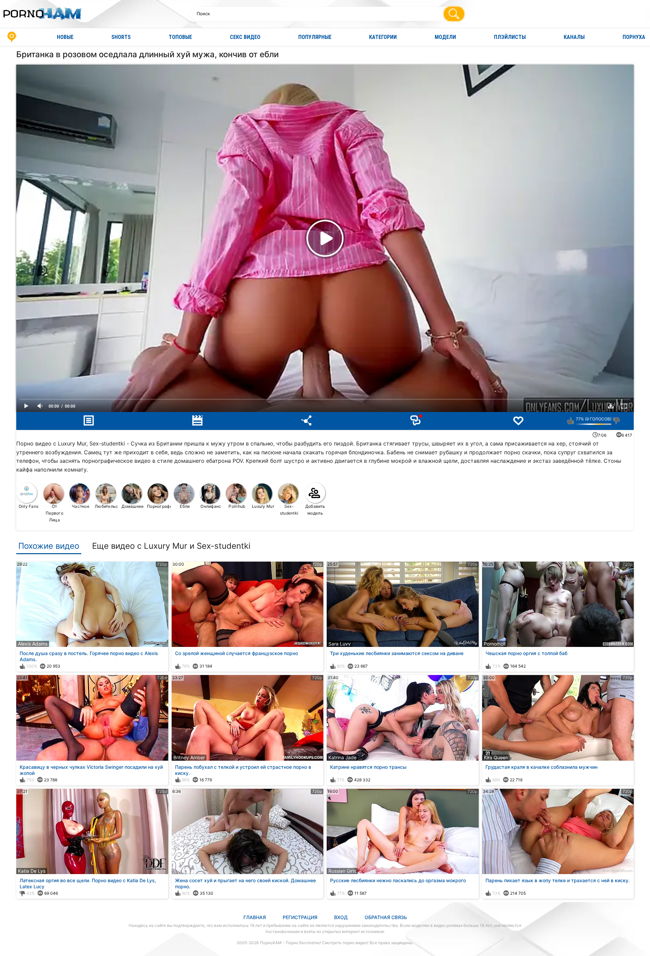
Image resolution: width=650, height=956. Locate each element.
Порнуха (634, 37)
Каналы (574, 37)
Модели (445, 37)
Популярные (314, 37)
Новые (65, 37)
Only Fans (29, 506)
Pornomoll (494, 644)
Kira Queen (496, 757)
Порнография (159, 506)
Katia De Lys (31, 871)
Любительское (107, 506)
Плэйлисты (510, 37)
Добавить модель (315, 510)
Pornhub (237, 506)
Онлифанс (210, 506)
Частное (80, 506)
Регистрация (300, 917)
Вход (341, 917)
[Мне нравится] (570, 420)
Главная (11, 37)
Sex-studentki (289, 510)
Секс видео (245, 37)
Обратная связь (386, 917)
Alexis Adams (32, 644)
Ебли (185, 506)
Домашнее (133, 506)
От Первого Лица (54, 513)
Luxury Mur (263, 506)
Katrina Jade (342, 757)
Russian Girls (342, 871)
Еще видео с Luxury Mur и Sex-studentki (171, 546)
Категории (383, 37)
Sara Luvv (339, 644)
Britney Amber (189, 757)
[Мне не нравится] (616, 420)
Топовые (180, 37)
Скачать (610, 406)
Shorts (121, 37)
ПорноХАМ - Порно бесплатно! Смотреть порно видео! (314, 942)
